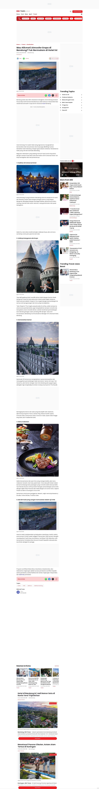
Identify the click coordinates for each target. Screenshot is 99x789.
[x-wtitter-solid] (53, 95)
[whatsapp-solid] (46, 95)
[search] (71, 11)
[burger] (81, 14)
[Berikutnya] (59, 662)
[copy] (56, 95)
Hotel (43, 103)
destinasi (21, 574)
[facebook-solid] (49, 95)
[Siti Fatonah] (18, 592)
